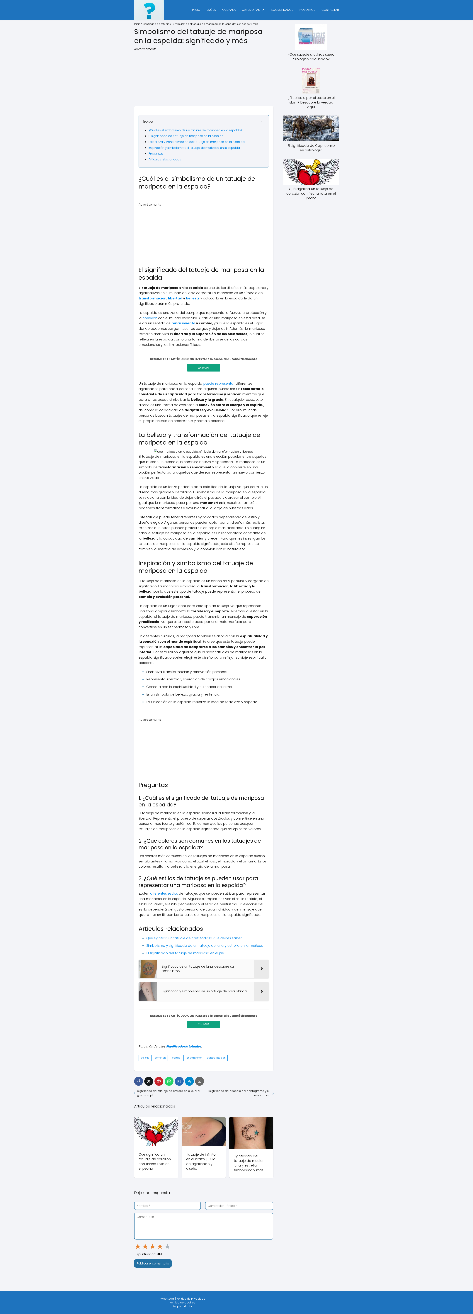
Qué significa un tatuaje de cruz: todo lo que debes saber (194, 938)
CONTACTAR (330, 10)
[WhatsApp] (169, 1081)
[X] (148, 1081)
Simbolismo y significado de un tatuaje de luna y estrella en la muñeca (204, 945)
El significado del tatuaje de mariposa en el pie (185, 953)
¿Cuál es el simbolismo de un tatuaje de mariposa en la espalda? (196, 130)
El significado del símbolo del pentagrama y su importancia (238, 1093)
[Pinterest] (158, 1081)
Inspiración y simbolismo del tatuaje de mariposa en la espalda (194, 148)
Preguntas (156, 153)
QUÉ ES (211, 10)
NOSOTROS (307, 10)
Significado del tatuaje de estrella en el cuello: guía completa (168, 1093)
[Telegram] (189, 1081)
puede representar (219, 383)
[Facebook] (138, 1081)
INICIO (196, 10)
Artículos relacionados (165, 159)
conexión (150, 318)
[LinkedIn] (179, 1081)
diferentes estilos (164, 893)
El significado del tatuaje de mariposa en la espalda (186, 136)
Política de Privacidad (190, 1299)
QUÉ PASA (229, 10)
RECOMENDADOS (281, 10)
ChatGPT (204, 368)
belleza (192, 298)
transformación (152, 298)
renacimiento (183, 323)
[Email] (199, 1081)
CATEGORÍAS (251, 10)
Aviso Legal (167, 1299)
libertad (175, 298)
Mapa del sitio (182, 1306)
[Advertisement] (203, 77)
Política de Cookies (182, 1302)
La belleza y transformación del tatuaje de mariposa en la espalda (197, 142)
